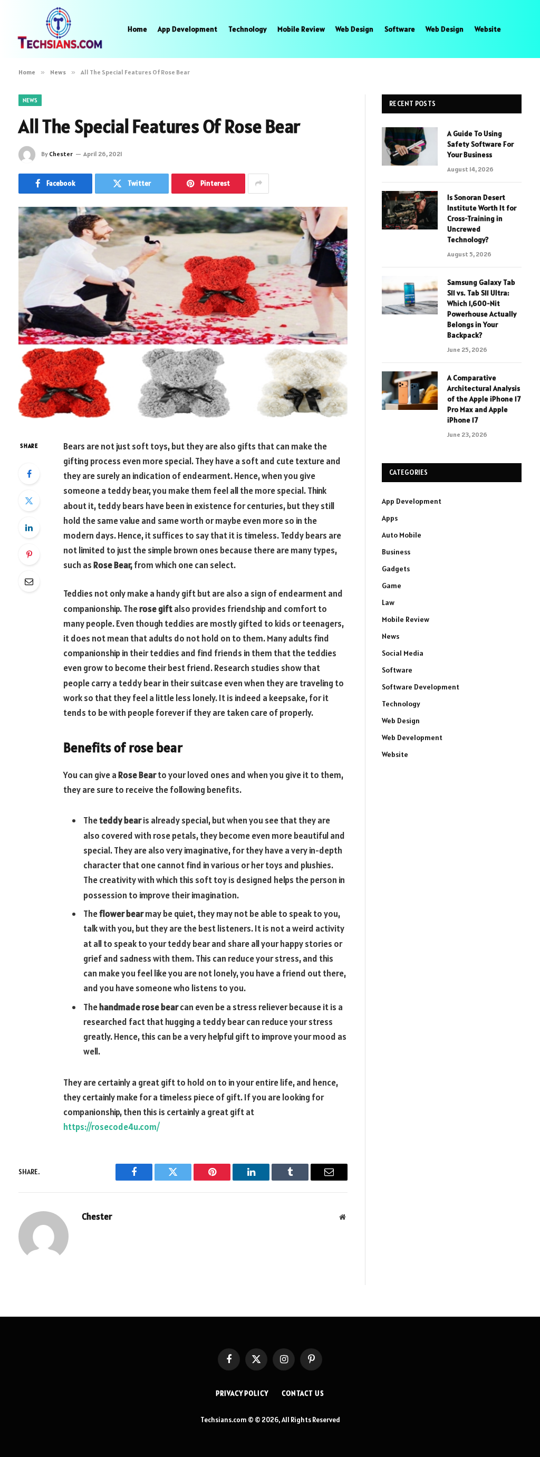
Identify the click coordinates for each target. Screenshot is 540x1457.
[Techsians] (60, 29)
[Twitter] (29, 500)
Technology (247, 29)
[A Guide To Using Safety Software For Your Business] (410, 146)
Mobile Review (301, 29)
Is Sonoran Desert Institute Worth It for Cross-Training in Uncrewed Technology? (481, 218)
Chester (61, 154)
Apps (390, 518)
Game (391, 585)
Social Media (402, 653)
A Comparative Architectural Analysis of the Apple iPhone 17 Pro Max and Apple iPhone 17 (483, 399)
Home (137, 29)
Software (399, 29)
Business (396, 552)
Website (488, 29)
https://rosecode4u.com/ (111, 1127)
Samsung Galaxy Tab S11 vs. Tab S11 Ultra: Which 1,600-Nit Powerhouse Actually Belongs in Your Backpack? (482, 308)
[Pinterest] (29, 554)
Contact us (303, 1393)
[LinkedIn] (29, 527)
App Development (187, 29)
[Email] (29, 581)
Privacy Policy (242, 1393)
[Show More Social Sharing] (258, 184)
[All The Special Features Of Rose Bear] (183, 314)
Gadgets (396, 568)
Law (388, 602)
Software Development (420, 687)
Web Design (354, 29)
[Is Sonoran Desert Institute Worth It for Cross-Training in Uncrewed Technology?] (410, 210)
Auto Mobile (401, 535)
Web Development (412, 737)
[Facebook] (29, 473)
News (30, 100)
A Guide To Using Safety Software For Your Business (480, 144)
